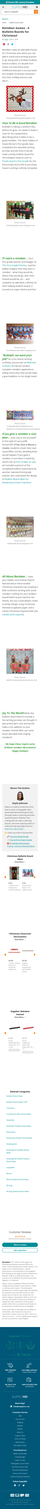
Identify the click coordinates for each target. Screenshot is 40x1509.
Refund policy (20, 1442)
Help (20, 1416)
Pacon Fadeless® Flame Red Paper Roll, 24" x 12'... (28, 1045)
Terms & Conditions (15, 1500)
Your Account (20, 1419)
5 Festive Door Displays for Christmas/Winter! (15, 887)
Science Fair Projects (20, 1473)
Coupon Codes (20, 1436)
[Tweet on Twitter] (12, 44)
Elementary (10, 1132)
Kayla (6, 39)
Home (4, 23)
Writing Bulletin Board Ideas (17, 1191)
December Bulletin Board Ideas (18, 1126)
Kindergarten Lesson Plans (20, 1463)
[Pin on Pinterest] (4, 44)
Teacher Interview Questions (20, 1477)
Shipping (20, 1422)
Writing (9, 1185)
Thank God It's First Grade (15, 161)
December (10, 1120)
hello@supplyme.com (21, 1406)
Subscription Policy (20, 1445)
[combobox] (18, 12)
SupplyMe (10, 1167)
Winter (9, 1173)
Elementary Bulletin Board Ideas (19, 1138)
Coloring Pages (20, 1457)
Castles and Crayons (12, 614)
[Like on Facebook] (8, 44)
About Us (20, 1432)
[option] (13, 878)
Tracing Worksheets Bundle (20, 840)
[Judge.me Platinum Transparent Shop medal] (10, 1345)
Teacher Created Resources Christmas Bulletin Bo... (14, 966)
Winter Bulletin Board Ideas (17, 1179)
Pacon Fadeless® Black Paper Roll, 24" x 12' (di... (14, 1044)
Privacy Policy (27, 1500)
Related (5, 19)
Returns (20, 1429)
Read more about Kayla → (15, 829)
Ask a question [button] (20, 1250)
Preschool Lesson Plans (20, 1467)
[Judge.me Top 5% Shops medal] (30, 1345)
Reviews (20, 1426)
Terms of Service (20, 1439)
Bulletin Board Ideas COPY (16, 1102)
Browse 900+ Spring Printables (21, 2)
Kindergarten (11, 1144)
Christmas (10, 1108)
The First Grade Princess (14, 265)
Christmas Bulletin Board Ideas (18, 1114)
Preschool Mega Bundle (19, 836)
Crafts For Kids (20, 1460)
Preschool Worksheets (20, 1470)
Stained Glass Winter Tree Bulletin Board (27, 887)
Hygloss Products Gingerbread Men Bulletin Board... (26, 967)
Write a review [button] (20, 1245)
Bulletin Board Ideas (16, 23)
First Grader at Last (26, 461)
